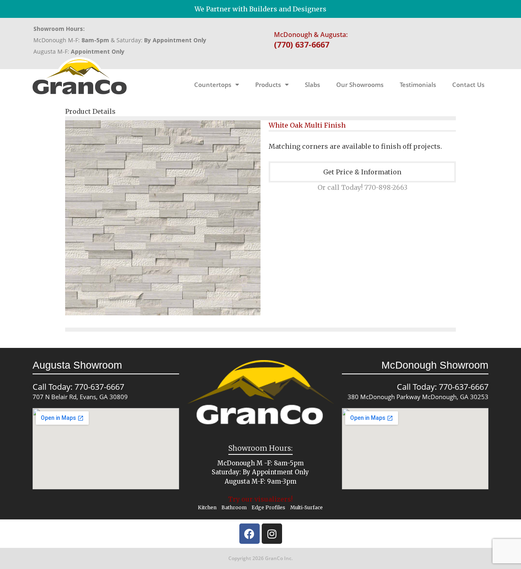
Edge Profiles (268, 507)
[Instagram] (272, 533)
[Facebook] (249, 533)
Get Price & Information (362, 172)
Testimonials (418, 84)
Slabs (312, 84)
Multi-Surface (306, 507)
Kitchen (207, 507)
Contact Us (468, 84)
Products (268, 84)
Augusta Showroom (77, 365)
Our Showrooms (359, 84)
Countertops (212, 84)
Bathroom (234, 507)
